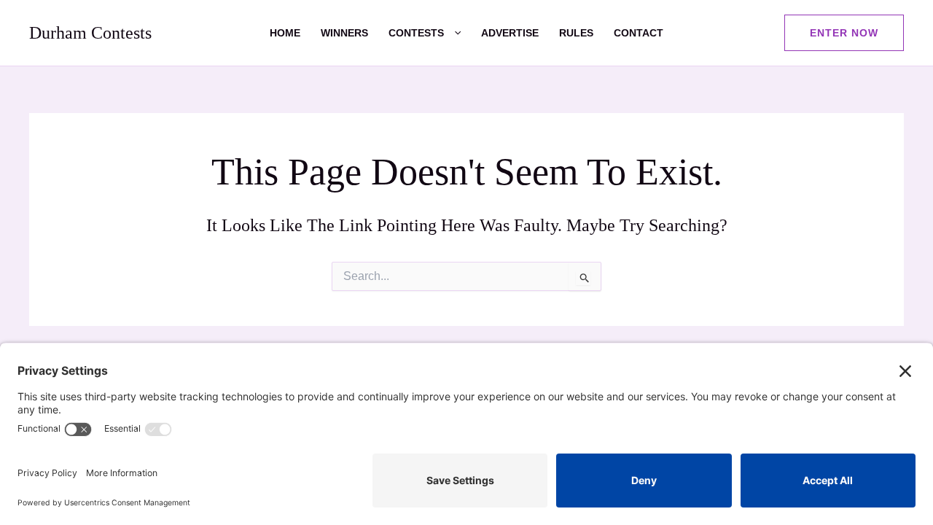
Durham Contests (90, 32)
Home (285, 33)
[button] (452, 33)
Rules (576, 33)
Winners (344, 33)
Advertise (510, 33)
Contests (416, 33)
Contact (638, 33)
